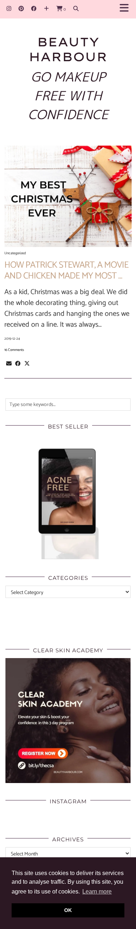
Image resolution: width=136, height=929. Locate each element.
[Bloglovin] (46, 8)
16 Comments (14, 350)
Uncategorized (15, 253)
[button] (126, 9)
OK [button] (68, 910)
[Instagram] (9, 8)
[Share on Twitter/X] (27, 363)
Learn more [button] (97, 891)
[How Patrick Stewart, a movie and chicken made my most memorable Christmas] (68, 196)
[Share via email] (8, 363)
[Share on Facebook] (17, 363)
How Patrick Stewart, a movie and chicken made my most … (66, 271)
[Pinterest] (21, 8)
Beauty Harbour (68, 49)
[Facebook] (34, 8)
